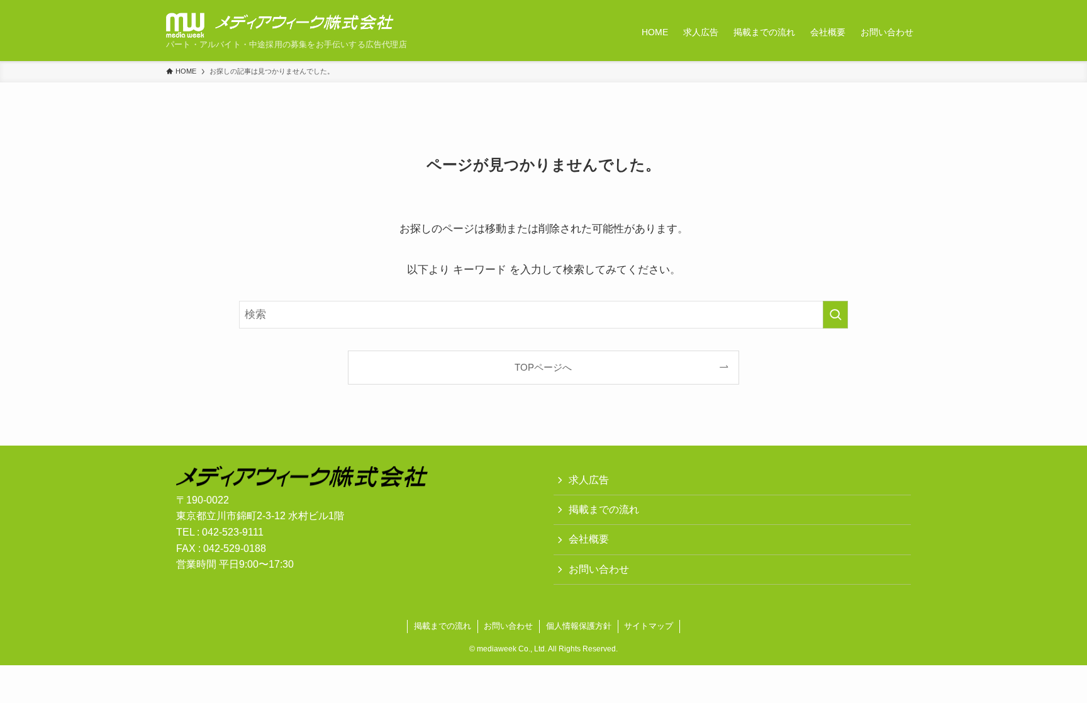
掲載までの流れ (604, 509)
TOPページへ (543, 367)
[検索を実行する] (835, 315)
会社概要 (589, 539)
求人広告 (589, 480)
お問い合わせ (599, 569)
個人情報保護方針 (578, 626)
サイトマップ (648, 626)
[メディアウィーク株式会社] (280, 25)
